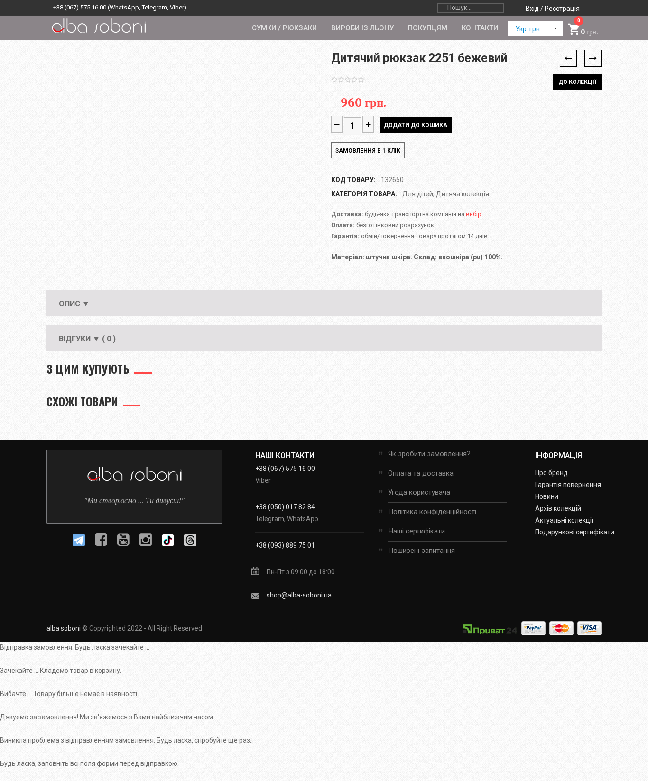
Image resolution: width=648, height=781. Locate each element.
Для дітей (417, 194)
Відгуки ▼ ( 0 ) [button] (87, 338)
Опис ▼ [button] (74, 303)
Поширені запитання (421, 550)
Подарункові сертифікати (574, 532)
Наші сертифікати (416, 531)
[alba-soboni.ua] (98, 25)
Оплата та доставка (421, 473)
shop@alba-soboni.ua (299, 595)
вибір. (474, 214)
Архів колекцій (558, 508)
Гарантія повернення (568, 484)
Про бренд (551, 473)
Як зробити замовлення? (429, 454)
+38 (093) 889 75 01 (285, 545)
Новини (546, 496)
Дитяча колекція (462, 194)
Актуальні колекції (564, 520)
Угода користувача (419, 492)
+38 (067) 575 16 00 (79, 7)
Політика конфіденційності (432, 511)
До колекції (577, 82)
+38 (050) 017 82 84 (285, 507)
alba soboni (63, 628)
